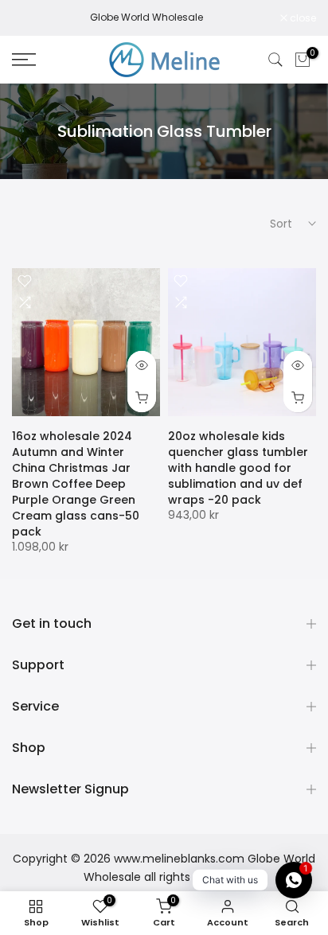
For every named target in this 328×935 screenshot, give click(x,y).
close (301, 18)
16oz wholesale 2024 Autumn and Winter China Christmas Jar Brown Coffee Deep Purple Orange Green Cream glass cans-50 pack (75, 484)
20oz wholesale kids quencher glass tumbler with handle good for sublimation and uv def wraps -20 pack (238, 468)
